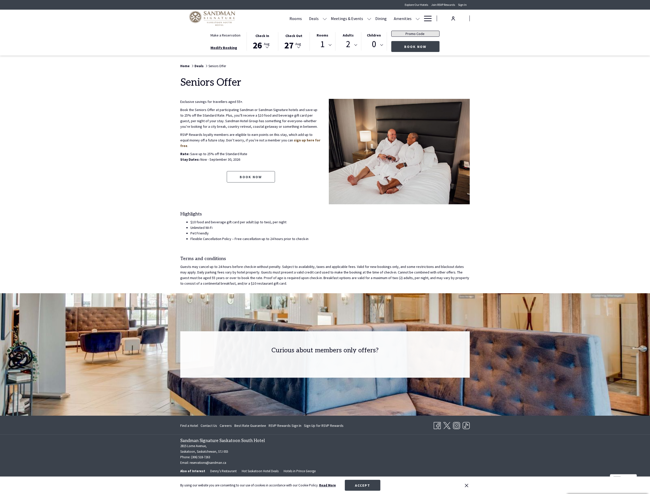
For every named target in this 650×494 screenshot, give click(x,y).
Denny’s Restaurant (223, 471)
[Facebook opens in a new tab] (437, 424)
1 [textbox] (322, 44)
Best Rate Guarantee (250, 425)
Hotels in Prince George (300, 471)
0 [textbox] (374, 44)
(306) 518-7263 (200, 457)
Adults (348, 35)
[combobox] (322, 45)
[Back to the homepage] (212, 18)
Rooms (322, 35)
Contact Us (209, 425)
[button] (262, 41)
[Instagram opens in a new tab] (456, 424)
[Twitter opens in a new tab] (446, 424)
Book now (251, 177)
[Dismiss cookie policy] (466, 485)
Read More (327, 485)
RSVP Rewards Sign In (285, 426)
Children (374, 35)
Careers (226, 425)
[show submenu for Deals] (324, 18)
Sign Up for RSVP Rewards (324, 426)
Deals (199, 66)
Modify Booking (223, 47)
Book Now (422, 46)
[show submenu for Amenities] (417, 18)
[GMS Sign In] (453, 18)
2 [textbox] (348, 44)
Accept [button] (362, 485)
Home (185, 66)
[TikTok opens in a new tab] (466, 424)
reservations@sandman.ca (208, 463)
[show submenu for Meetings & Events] (369, 18)
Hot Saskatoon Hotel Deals (260, 471)
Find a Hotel (189, 425)
